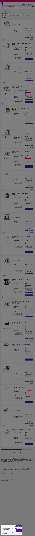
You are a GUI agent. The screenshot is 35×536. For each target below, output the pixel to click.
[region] (11, 530)
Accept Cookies (19, 526)
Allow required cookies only (19, 528)
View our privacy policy (6, 533)
